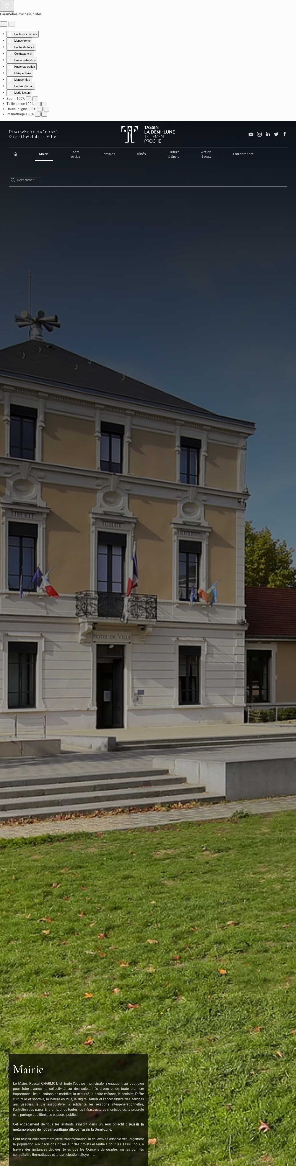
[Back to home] (148, 134)
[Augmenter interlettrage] (44, 114)
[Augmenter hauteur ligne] (46, 109)
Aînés (141, 154)
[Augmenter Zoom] (35, 98)
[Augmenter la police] (44, 104)
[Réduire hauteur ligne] (40, 109)
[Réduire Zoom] (28, 98)
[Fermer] (11, 24)
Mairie (44, 154)
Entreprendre (243, 154)
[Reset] (3, 24)
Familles (108, 154)
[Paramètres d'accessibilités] (7, 6)
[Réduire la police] (38, 104)
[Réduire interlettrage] (38, 114)
